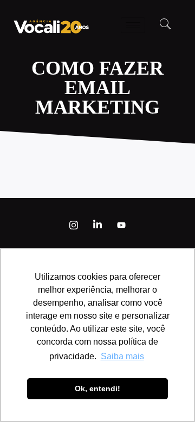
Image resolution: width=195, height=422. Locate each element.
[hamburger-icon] (133, 25)
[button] (165, 25)
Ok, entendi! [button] (97, 388)
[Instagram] (74, 225)
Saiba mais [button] (122, 356)
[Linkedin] (97, 225)
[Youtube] (121, 225)
